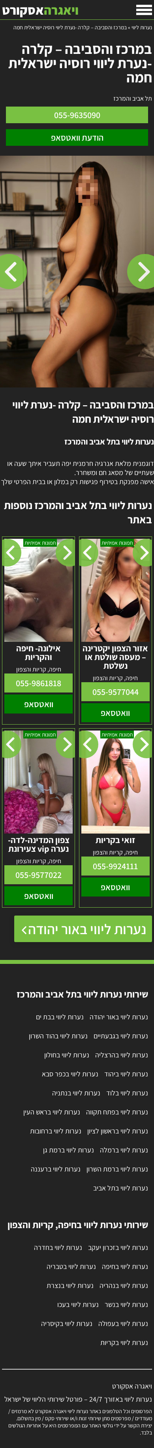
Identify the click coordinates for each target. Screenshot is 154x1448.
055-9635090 (77, 114)
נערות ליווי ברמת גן (68, 1149)
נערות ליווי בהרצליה (121, 1054)
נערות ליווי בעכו (78, 1304)
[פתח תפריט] (144, 10)
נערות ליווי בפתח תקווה (117, 1111)
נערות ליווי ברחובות (55, 1130)
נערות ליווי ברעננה (56, 1168)
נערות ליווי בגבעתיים (121, 1035)
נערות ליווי (141, 27)
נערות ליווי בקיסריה (66, 1323)
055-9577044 (115, 691)
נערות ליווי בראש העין (51, 1111)
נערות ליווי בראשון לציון (117, 1130)
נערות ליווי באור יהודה (87, 929)
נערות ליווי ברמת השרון (117, 1168)
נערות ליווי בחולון (66, 1054)
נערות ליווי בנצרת (70, 1285)
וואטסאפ (115, 712)
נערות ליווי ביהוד (126, 1073)
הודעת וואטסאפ (77, 137)
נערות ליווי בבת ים (60, 1016)
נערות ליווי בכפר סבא (70, 1073)
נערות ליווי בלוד (127, 1092)
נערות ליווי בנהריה (124, 1285)
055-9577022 (38, 874)
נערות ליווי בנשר (126, 1304)
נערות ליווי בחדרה (58, 1247)
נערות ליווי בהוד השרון (58, 1035)
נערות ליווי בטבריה (71, 1266)
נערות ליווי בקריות (124, 1342)
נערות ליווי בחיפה (125, 1266)
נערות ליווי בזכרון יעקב (118, 1247)
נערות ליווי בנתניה (76, 1092)
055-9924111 (115, 866)
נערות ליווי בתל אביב (120, 1187)
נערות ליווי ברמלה (124, 1149)
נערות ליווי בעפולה (123, 1323)
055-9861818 (38, 683)
